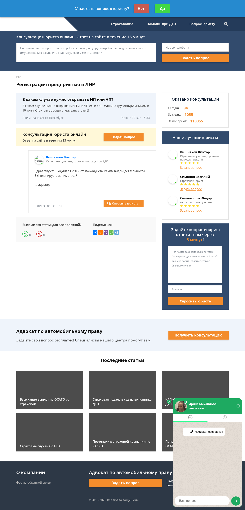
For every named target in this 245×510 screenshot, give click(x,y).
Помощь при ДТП (161, 24)
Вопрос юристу (202, 24)
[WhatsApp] (111, 232)
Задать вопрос (195, 57)
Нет (141, 8)
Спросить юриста (125, 203)
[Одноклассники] (100, 232)
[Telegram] (116, 232)
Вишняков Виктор (61, 157)
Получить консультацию (199, 335)
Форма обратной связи (33, 482)
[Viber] (106, 232)
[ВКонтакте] (95, 232)
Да (162, 8)
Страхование (122, 24)
